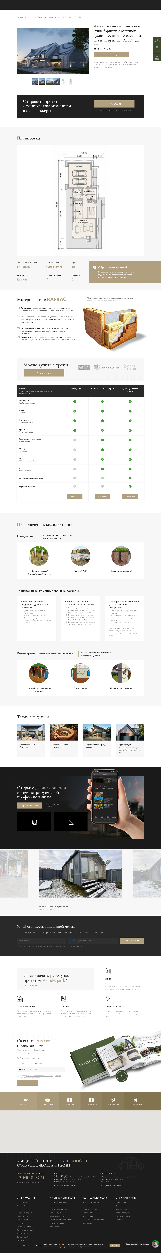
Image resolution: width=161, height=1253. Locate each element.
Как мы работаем (23, 1206)
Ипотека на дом (23, 1233)
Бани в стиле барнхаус (91, 1202)
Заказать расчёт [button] (23, 1237)
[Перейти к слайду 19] (72, 900)
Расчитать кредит (44, 373)
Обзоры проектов (24, 1227)
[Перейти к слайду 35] (100, 900)
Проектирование (54, 63)
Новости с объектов (24, 1209)
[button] (74, 496)
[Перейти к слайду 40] (109, 900)
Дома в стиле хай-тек (58, 1206)
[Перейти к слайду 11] (58, 900)
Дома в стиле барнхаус (58, 1202)
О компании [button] (85, 63)
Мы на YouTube (47, 1104)
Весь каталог (54, 1227)
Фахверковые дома (57, 1216)
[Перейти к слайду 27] (86, 900)
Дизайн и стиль (22, 1216)
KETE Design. (35, 1245)
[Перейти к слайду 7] (51, 900)
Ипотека (99, 63)
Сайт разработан (23, 1245)
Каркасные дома (23, 1220)
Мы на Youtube (121, 1202)
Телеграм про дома (113, 1104)
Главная (20, 63)
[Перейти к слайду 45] (118, 900)
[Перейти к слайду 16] (67, 900)
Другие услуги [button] (125, 744)
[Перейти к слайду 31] (93, 900)
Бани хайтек (87, 1206)
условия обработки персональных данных (89, 1247)
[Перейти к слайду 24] (81, 900)
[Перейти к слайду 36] (102, 900)
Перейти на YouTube (29, 805)
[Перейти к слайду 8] (53, 900)
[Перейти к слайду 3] (44, 900)
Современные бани (90, 1209)
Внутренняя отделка (24, 1213)
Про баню (20, 1223)
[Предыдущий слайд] (33, 874)
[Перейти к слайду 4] (46, 900)
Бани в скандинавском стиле (93, 1220)
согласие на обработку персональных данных (39, 946)
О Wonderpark (22, 1202)
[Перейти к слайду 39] (107, 900)
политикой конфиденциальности (64, 946)
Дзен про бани (91, 1104)
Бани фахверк (88, 1216)
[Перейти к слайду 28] (88, 900)
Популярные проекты (25, 1230)
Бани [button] (40, 63)
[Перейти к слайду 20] (74, 900)
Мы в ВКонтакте (26, 1104)
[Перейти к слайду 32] (95, 900)
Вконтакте (119, 1220)
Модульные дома (56, 1213)
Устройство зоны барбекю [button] (27, 745)
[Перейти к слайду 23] (79, 900)
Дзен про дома (69, 1104)
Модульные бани (89, 1213)
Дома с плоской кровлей (59, 1209)
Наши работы (70, 63)
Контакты (110, 63)
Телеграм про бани (135, 1104)
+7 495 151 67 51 (30, 1178)
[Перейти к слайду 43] (114, 900)
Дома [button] (29, 63)
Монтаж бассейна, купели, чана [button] (61, 745)
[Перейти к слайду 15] (65, 900)
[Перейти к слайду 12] (60, 900)
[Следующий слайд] (128, 874)
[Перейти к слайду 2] (42, 900)
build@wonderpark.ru (28, 1182)
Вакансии (20, 1240)
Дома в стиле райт (57, 1223)
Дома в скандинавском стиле (61, 1220)
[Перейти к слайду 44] (116, 900)
